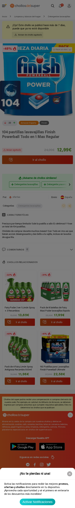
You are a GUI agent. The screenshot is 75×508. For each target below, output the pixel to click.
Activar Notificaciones (37, 502)
